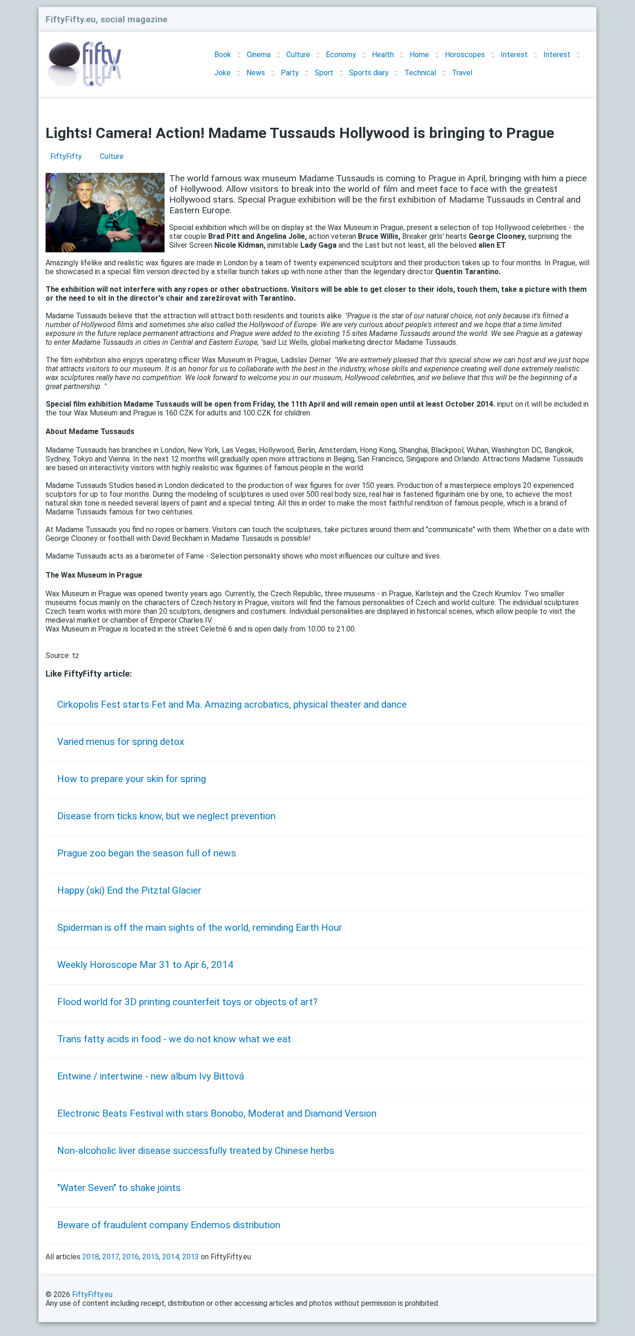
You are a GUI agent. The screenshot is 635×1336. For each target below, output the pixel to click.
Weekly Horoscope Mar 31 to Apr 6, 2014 (145, 964)
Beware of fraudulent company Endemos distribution (168, 1225)
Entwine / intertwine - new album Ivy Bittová (150, 1076)
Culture (298, 54)
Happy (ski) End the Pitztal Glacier (129, 890)
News (255, 72)
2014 (170, 1256)
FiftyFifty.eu (92, 1294)
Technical (420, 72)
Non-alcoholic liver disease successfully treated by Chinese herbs (195, 1150)
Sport (324, 72)
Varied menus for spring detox (120, 741)
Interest (514, 54)
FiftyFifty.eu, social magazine (106, 19)
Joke (222, 72)
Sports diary (369, 72)
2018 (90, 1256)
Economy (341, 54)
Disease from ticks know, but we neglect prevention (166, 816)
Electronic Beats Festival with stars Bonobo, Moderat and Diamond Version (217, 1113)
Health (383, 54)
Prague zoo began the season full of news (146, 853)
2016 (130, 1256)
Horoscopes (465, 54)
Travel (462, 72)
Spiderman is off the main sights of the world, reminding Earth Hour (199, 927)
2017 (110, 1256)
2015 (150, 1256)
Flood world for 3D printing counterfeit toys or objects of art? (187, 1001)
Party (290, 72)
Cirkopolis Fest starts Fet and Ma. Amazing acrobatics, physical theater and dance (232, 704)
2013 (190, 1256)
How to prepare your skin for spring (131, 778)
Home (419, 54)
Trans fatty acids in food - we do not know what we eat (174, 1039)
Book (222, 54)
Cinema (259, 54)
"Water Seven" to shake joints (119, 1187)
